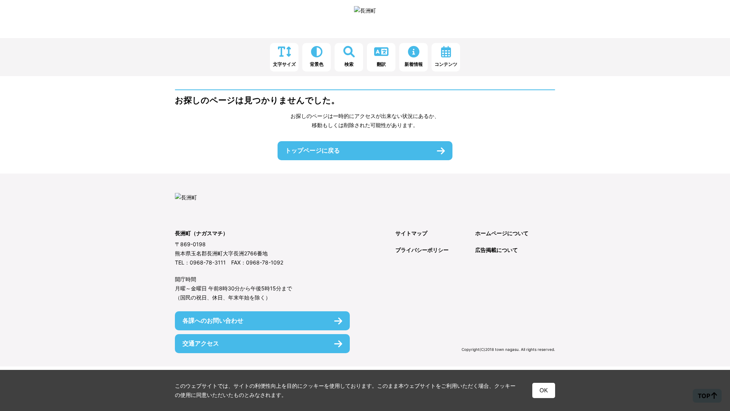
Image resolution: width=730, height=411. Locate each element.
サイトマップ (411, 233)
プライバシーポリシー (422, 250)
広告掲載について (496, 250)
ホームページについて (501, 233)
